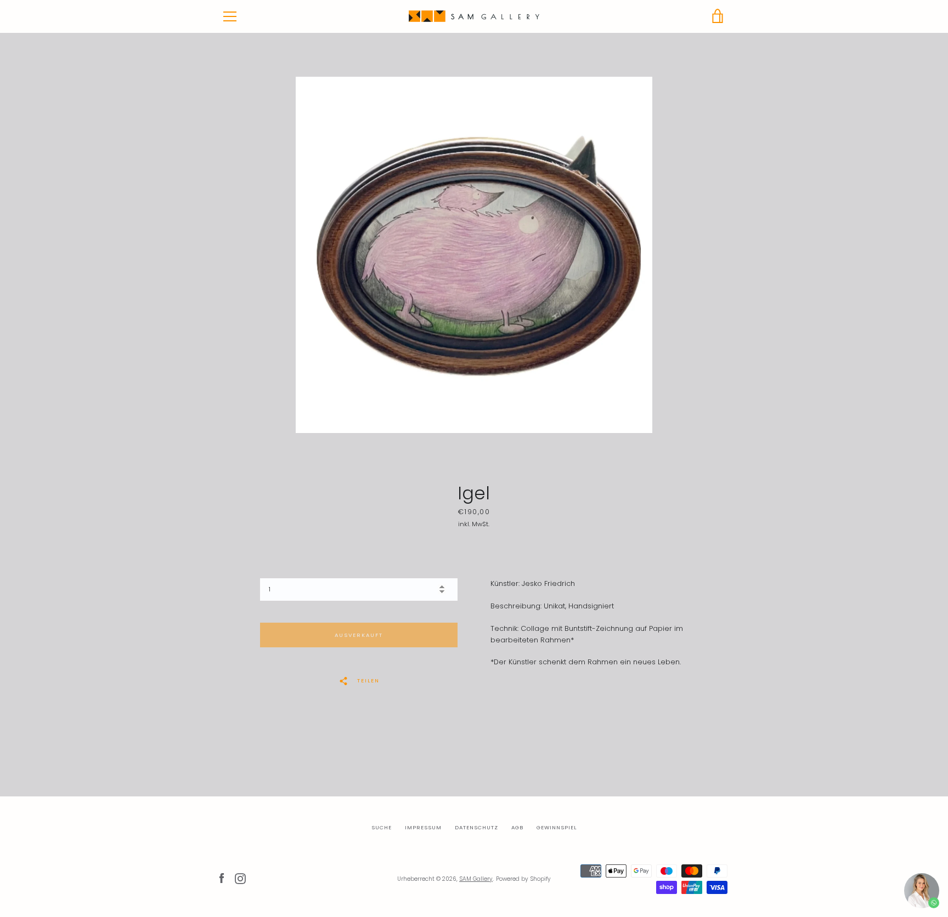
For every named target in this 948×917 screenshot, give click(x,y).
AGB (517, 827)
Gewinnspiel (557, 827)
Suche (381, 827)
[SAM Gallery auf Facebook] (221, 878)
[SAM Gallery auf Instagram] (240, 878)
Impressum (423, 827)
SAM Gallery (476, 879)
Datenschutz (476, 827)
